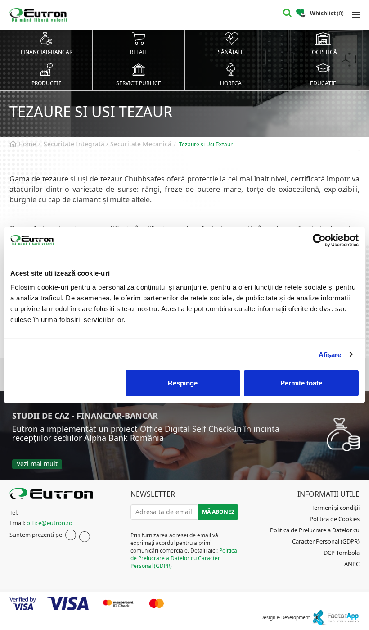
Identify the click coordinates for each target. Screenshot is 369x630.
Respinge (183, 383)
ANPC (352, 564)
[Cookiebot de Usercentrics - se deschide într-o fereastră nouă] (319, 240)
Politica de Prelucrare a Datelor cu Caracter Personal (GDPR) (183, 558)
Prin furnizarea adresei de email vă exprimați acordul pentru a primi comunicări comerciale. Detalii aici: (183, 550)
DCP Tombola (342, 552)
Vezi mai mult (37, 463)
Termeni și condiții (335, 507)
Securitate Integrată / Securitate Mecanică (107, 144)
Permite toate (301, 383)
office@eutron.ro (49, 523)
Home (26, 144)
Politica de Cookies (335, 519)
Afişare (330, 354)
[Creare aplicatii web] (335, 617)
